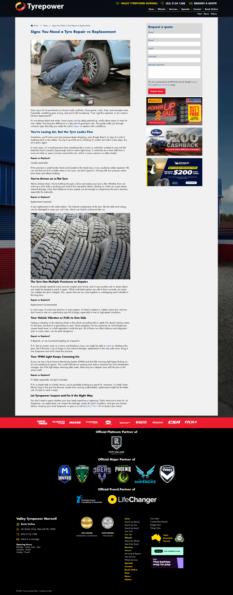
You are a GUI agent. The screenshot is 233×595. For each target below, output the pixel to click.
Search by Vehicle (132, 522)
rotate (108, 345)
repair (76, 126)
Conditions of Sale (45, 591)
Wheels (161, 9)
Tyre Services (130, 556)
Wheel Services (131, 560)
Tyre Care (129, 531)
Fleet (200, 14)
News (206, 14)
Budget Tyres (155, 525)
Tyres (151, 9)
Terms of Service (163, 85)
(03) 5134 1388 (175, 3)
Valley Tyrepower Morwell (139, 3)
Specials (185, 9)
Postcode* (152, 56)
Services (173, 9)
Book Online (211, 9)
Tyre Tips (128, 534)
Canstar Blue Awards (159, 521)
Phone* (151, 40)
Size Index (154, 518)
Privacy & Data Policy (30, 591)
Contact (197, 9)
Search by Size (131, 525)
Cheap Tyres (155, 528)
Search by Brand (131, 528)
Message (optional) (156, 64)
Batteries (128, 550)
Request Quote (157, 91)
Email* (151, 48)
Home (35, 25)
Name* (151, 32)
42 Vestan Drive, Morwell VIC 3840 (38, 529)
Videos (214, 14)
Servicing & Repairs (133, 553)
